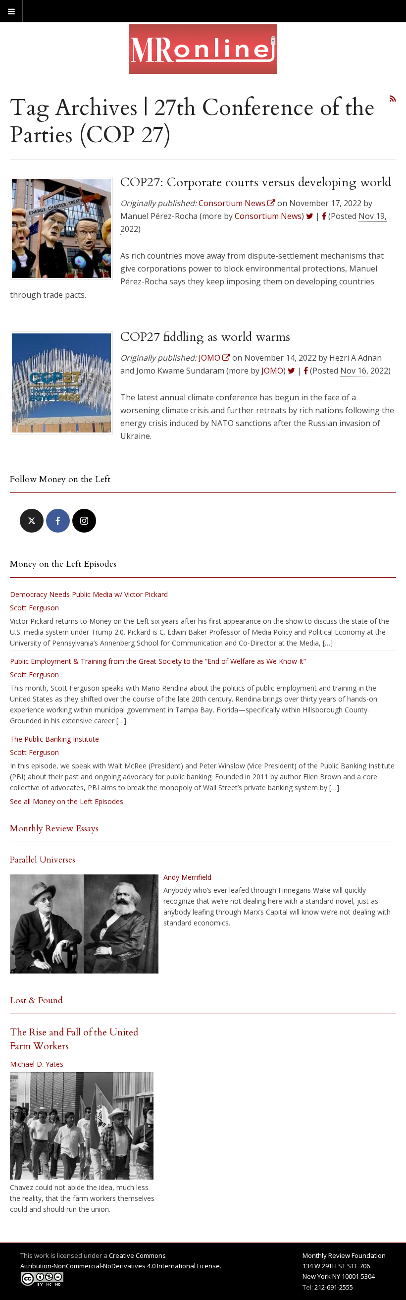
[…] (328, 643)
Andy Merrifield (187, 877)
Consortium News (268, 216)
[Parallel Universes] (84, 924)
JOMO (272, 370)
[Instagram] (84, 521)
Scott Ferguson (34, 607)
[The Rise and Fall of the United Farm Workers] (81, 1126)
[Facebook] (58, 521)
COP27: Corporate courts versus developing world (255, 182)
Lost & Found (36, 1000)
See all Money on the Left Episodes (66, 801)
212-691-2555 (333, 1287)
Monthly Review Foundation (344, 1255)
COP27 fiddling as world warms (205, 336)
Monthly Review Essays (54, 828)
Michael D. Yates (36, 1064)
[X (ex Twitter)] (32, 521)
